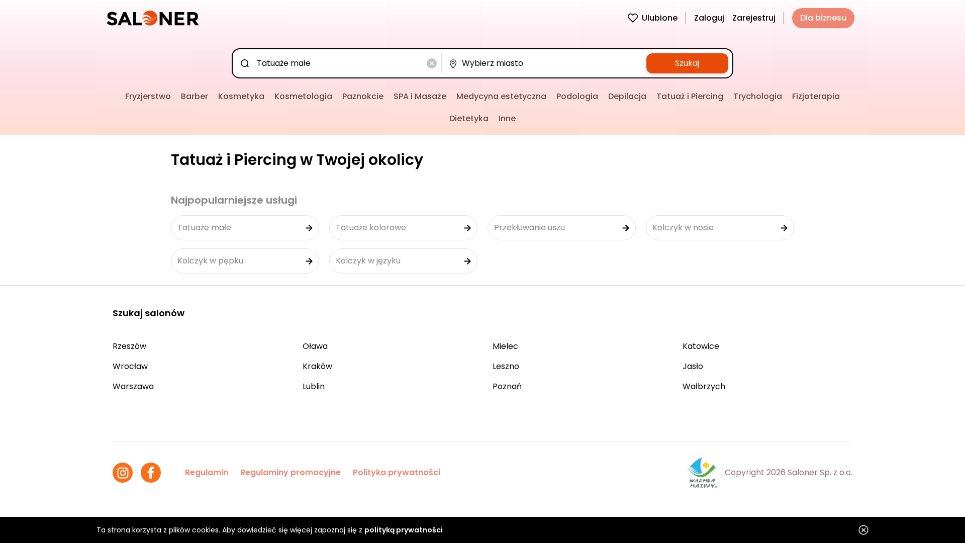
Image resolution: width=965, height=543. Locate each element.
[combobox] (338, 63)
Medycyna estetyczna (501, 96)
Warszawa (133, 386)
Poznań (507, 386)
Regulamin (206, 472)
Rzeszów (129, 346)
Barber (194, 96)
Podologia (577, 96)
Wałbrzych (704, 386)
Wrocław (130, 366)
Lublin (314, 386)
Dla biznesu (823, 18)
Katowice (701, 346)
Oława (315, 346)
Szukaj (687, 63)
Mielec (505, 346)
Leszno (506, 366)
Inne (507, 118)
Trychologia (757, 96)
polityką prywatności (403, 530)
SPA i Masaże (420, 96)
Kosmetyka (241, 96)
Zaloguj (709, 18)
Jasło (693, 366)
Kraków (317, 366)
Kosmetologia (303, 96)
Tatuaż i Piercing (689, 96)
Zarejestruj (754, 18)
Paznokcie (362, 96)
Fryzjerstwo (148, 96)
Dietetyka (469, 118)
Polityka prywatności (396, 472)
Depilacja (627, 96)
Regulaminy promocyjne (290, 472)
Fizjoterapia (816, 96)
